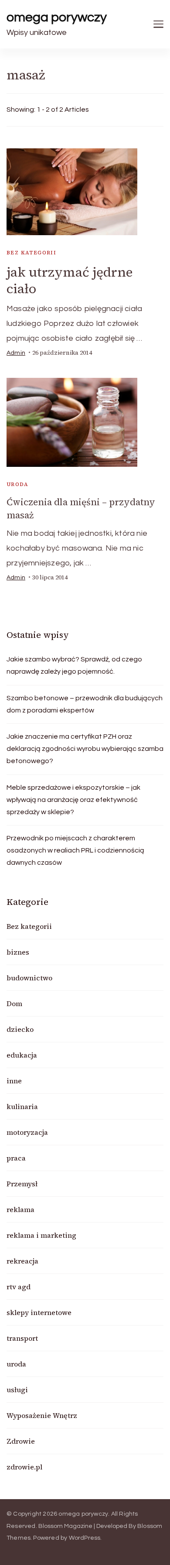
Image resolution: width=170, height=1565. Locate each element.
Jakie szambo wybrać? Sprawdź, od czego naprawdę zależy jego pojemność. (74, 665)
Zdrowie (21, 1441)
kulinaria (22, 1106)
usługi (17, 1389)
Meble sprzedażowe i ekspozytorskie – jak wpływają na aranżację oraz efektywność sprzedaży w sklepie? (73, 799)
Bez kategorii (31, 252)
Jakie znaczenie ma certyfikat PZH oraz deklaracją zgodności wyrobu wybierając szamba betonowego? (85, 748)
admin (16, 353)
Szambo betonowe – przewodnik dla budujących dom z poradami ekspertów (85, 704)
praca (16, 1158)
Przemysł (22, 1183)
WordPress (85, 1538)
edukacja (22, 1055)
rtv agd (19, 1286)
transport (22, 1338)
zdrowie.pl (24, 1467)
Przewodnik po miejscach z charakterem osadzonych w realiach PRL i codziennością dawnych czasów (75, 850)
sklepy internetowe (39, 1312)
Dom (14, 1003)
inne (14, 1081)
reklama (20, 1209)
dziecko (20, 1029)
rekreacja (22, 1261)
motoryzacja (27, 1132)
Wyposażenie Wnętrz (42, 1415)
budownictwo (29, 978)
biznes (18, 952)
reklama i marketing (41, 1235)
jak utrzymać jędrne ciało (70, 280)
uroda (17, 484)
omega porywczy (57, 17)
